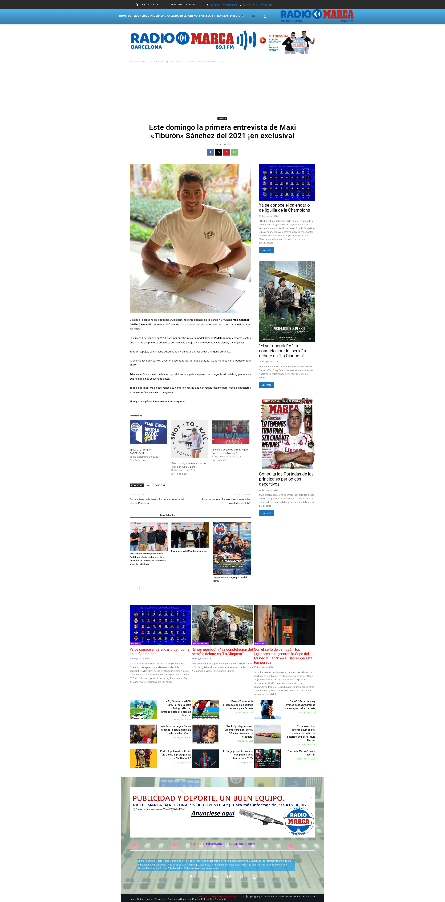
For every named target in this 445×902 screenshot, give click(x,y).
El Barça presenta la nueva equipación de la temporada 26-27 (238, 754)
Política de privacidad (223, 896)
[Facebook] (207, 4)
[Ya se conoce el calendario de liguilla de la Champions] (287, 182)
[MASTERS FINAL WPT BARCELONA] (148, 432)
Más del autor (167, 515)
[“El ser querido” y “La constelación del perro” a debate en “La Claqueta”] (287, 301)
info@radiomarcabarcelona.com (230, 844)
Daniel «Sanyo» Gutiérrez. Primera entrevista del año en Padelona (157, 501)
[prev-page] (132, 588)
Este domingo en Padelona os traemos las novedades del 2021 (226, 501)
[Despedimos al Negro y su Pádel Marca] (232, 548)
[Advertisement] (222, 89)
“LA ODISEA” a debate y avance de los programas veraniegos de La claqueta (300, 705)
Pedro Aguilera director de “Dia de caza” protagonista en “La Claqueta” (175, 754)
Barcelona (135, 643)
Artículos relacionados (144, 515)
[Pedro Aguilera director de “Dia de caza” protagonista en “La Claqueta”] (143, 758)
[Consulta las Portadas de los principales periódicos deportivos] (287, 433)
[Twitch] (240, 4)
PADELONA (160, 485)
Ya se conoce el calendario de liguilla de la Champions (284, 208)
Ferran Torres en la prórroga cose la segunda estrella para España (238, 705)
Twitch (246, 4)
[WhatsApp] (234, 152)
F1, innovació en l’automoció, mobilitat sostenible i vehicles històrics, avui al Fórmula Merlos (300, 733)
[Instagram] (224, 4)
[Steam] (216, 877)
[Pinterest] (226, 152)
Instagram (231, 4)
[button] (265, 17)
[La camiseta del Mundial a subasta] (190, 535)
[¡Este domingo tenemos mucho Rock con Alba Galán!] (189, 439)
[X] (254, 4)
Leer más (266, 250)
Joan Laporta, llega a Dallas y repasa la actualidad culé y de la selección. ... (175, 730)
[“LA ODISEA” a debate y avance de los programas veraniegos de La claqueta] (267, 709)
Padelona (143, 61)
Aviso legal (204, 896)
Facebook (215, 4)
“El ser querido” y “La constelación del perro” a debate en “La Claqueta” (282, 350)
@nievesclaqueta (200, 643)
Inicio (132, 61)
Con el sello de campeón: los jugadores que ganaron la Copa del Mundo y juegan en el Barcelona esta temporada (283, 656)
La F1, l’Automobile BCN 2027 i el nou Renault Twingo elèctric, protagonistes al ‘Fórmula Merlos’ (176, 708)
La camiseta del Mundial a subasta (189, 551)
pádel (148, 485)
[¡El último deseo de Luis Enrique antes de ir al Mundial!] (230, 432)
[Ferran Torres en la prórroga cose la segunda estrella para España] (205, 709)
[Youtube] (261, 4)
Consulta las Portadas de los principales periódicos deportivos (286, 479)
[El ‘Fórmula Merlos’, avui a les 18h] (267, 758)
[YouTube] (254, 877)
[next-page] (137, 588)
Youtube (268, 4)
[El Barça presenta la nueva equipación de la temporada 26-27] (205, 758)
